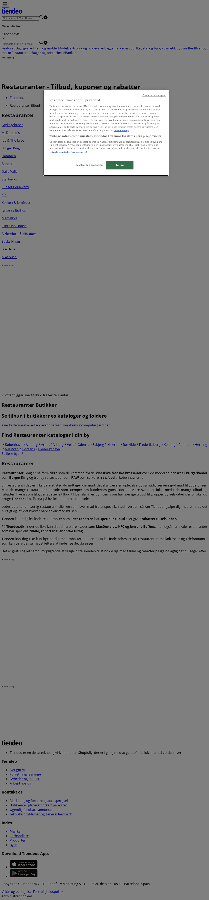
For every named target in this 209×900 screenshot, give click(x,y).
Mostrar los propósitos (89, 164)
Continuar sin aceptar (154, 95)
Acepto (120, 165)
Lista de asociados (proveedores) (68, 152)
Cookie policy (121, 130)
